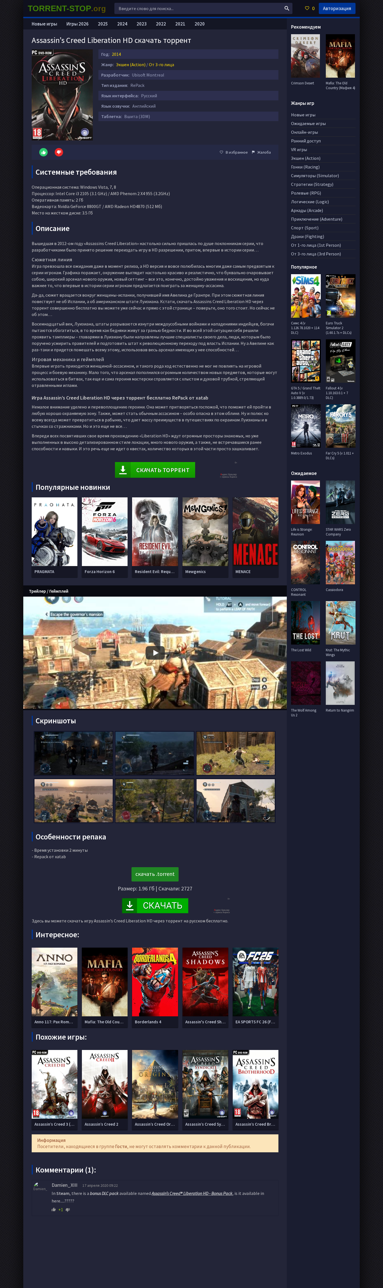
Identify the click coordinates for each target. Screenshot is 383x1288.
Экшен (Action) (131, 64)
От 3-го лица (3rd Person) (316, 254)
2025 (103, 24)
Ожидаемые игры (308, 123)
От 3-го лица (161, 64)
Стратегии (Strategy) (312, 184)
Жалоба (264, 152)
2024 (122, 24)
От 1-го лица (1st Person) (316, 245)
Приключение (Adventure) (316, 219)
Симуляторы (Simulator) (315, 175)
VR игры (299, 149)
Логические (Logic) (310, 201)
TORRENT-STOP (67, 8)
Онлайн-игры (304, 132)
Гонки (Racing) (305, 167)
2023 (142, 24)
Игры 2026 (77, 24)
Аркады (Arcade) (307, 210)
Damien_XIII (64, 1185)
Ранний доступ (306, 141)
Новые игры (44, 24)
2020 (200, 24)
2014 (116, 54)
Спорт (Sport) (305, 227)
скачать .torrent (155, 873)
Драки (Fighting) (307, 236)
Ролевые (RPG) (306, 193)
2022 (161, 24)
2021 (180, 24)
